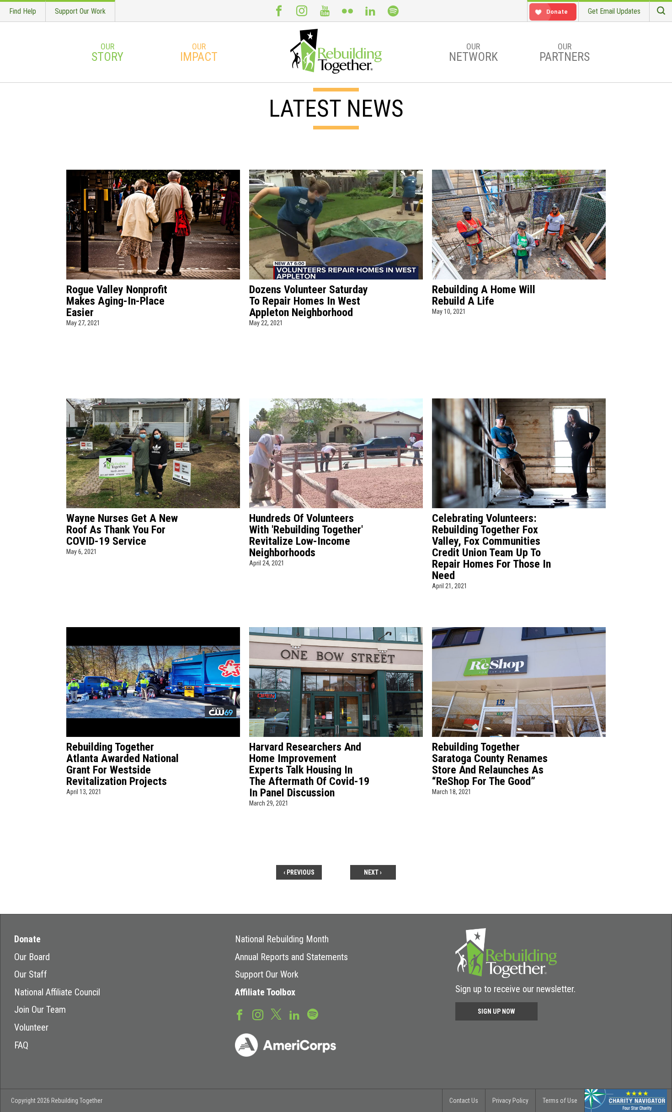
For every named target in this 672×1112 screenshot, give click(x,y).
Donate (27, 939)
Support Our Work (80, 11)
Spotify (393, 10)
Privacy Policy (510, 1100)
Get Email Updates (614, 11)
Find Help (22, 11)
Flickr (347, 10)
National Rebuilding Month (282, 939)
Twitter (276, 1013)
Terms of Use (560, 1100)
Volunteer (31, 1027)
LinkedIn (370, 10)
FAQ (21, 1045)
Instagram (301, 10)
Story (107, 53)
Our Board (32, 956)
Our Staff (30, 974)
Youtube (324, 10)
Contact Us (463, 1100)
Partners (564, 53)
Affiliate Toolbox (265, 992)
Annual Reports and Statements (291, 956)
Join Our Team (40, 1009)
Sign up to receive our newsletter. (515, 988)
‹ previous (299, 872)
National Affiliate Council (57, 992)
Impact (199, 53)
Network (473, 53)
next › (373, 872)
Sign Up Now (496, 1011)
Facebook (278, 10)
